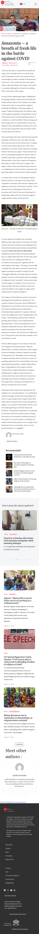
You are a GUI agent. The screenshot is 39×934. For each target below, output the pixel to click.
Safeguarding (9, 883)
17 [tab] (11, 791)
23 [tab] (28, 791)
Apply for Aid (9, 859)
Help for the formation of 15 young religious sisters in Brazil (25, 480)
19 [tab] (17, 791)
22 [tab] (25, 791)
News (6, 534)
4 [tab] (17, 560)
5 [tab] (19, 560)
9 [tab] (30, 560)
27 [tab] (3, 793)
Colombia (13, 534)
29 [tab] (9, 793)
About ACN (8, 845)
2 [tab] (11, 560)
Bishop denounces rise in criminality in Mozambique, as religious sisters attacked (18, 717)
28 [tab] (6, 793)
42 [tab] (17, 796)
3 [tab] (14, 560)
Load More (19, 744)
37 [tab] (30, 793)
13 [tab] (36, 788)
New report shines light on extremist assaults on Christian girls (24, 465)
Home (3, 34)
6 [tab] (22, 560)
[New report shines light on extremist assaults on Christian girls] (9, 465)
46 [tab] (28, 796)
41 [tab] (14, 796)
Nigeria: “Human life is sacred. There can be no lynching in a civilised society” (18, 600)
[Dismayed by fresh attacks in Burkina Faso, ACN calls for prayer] (9, 457)
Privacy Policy (9, 879)
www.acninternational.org (17, 914)
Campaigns (8, 856)
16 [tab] (9, 791)
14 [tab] (3, 791)
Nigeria (12, 594)
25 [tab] (33, 791)
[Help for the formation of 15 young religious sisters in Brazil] (9, 481)
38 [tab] (33, 793)
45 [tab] (25, 796)
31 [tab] (14, 793)
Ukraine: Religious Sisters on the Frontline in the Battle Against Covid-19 (24, 473)
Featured (17, 802)
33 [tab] (19, 793)
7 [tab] (25, 560)
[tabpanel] (19, 532)
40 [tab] (11, 796)
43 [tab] (19, 796)
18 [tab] (14, 791)
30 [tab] (11, 793)
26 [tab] (36, 791)
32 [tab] (17, 793)
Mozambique (14, 712)
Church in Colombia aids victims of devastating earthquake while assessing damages (18, 540)
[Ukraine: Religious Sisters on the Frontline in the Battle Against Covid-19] (9, 473)
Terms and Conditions (12, 876)
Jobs (6, 872)
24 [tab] (30, 791)
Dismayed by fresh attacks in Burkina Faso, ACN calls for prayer (24, 456)
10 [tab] (28, 788)
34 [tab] (22, 793)
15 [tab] (6, 791)
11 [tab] (30, 788)
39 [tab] (36, 793)
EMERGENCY (17, 34)
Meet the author (12, 441)
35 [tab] (25, 793)
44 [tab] (22, 796)
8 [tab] (28, 560)
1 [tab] (9, 560)
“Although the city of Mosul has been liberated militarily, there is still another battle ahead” (24, 489)
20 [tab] (19, 791)
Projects (9, 34)
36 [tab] (28, 793)
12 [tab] (33, 788)
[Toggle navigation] (35, 4)
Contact (8, 868)
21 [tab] (22, 791)
